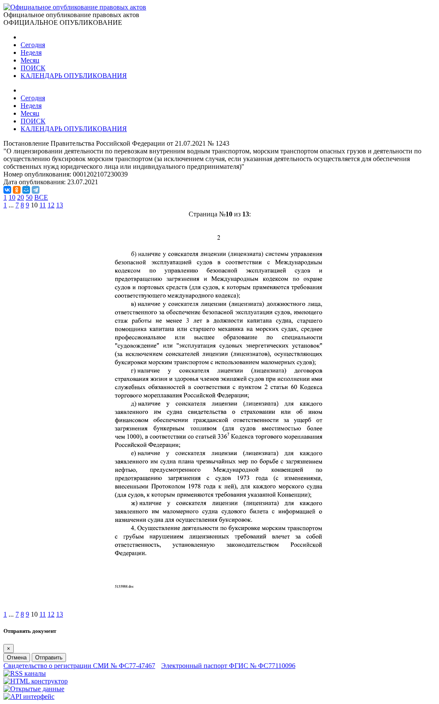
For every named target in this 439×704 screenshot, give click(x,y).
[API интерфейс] (28, 696)
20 (20, 197)
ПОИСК (33, 68)
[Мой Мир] (26, 190)
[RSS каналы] (24, 673)
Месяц (30, 60)
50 (29, 197)
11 (42, 205)
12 (51, 205)
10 (12, 197)
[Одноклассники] (17, 190)
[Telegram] (35, 190)
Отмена (17, 657)
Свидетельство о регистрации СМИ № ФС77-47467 (79, 665)
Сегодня (33, 44)
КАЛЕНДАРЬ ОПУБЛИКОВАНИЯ (74, 75)
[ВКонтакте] (7, 190)
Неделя (31, 52)
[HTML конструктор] (35, 681)
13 (59, 205)
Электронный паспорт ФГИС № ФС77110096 (228, 665)
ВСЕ (41, 197)
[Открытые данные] (33, 688)
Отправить (49, 657)
